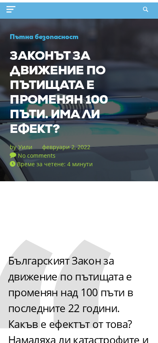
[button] (12, 9)
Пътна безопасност (44, 37)
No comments (37, 155)
